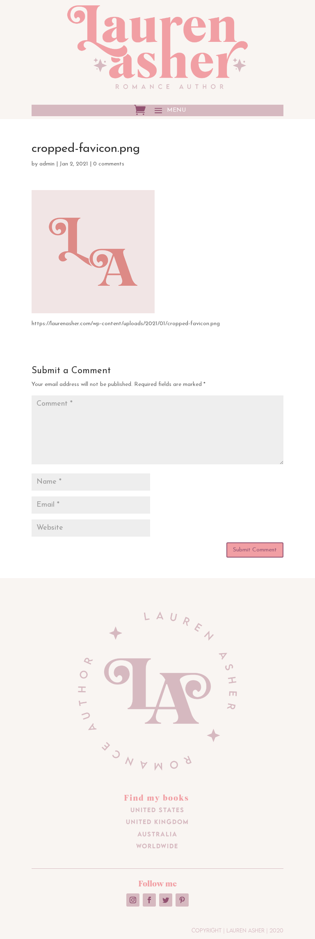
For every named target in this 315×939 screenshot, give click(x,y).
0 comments (108, 164)
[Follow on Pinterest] (182, 900)
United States (157, 809)
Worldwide (157, 845)
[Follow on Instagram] (132, 900)
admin (47, 164)
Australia (157, 834)
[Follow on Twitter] (165, 900)
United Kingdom (157, 821)
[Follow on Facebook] (149, 900)
